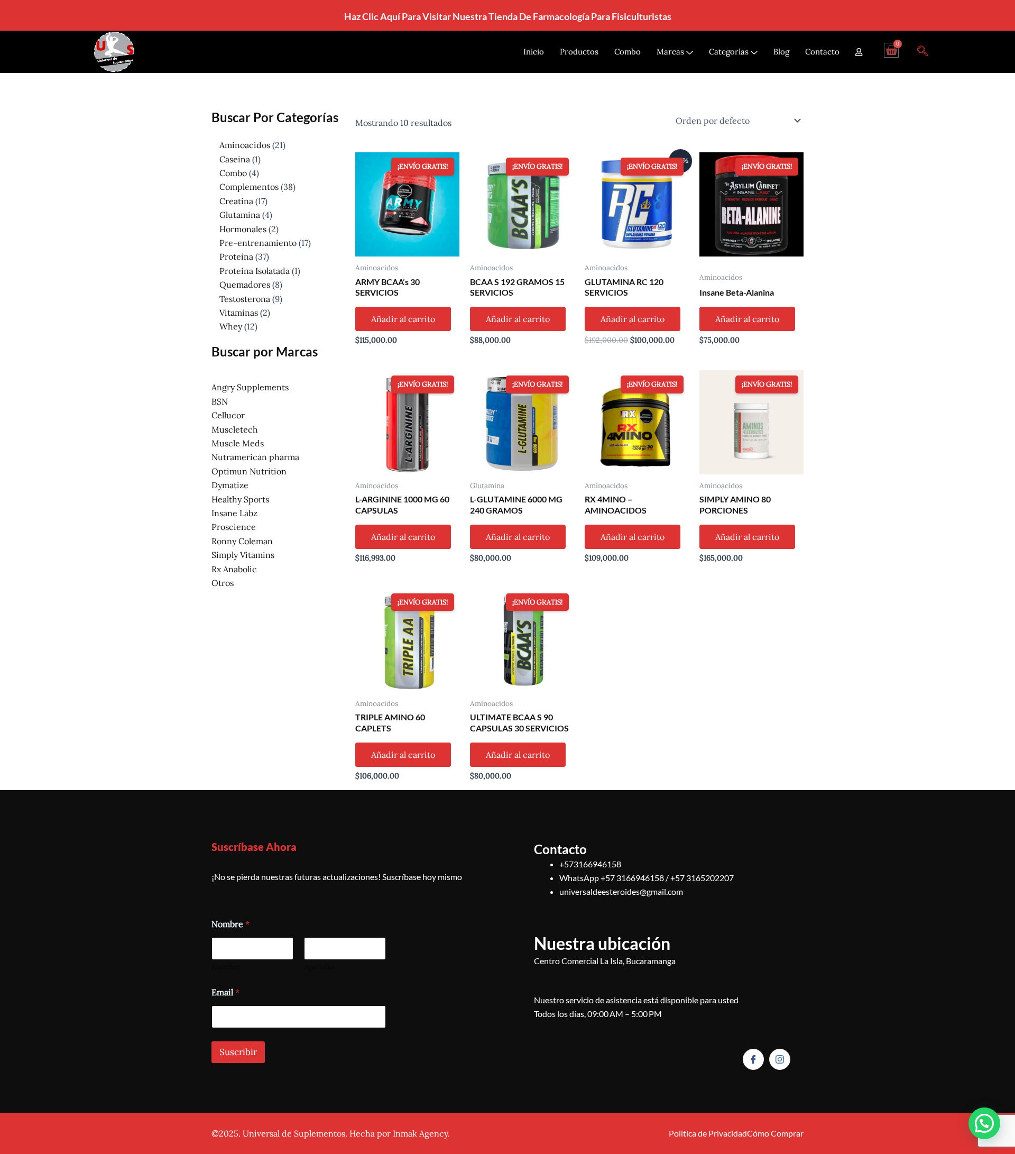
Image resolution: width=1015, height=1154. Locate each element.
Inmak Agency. (421, 1133)
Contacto (822, 52)
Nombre (225, 967)
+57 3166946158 (632, 878)
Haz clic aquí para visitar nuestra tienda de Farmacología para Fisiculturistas (507, 16)
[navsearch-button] (922, 51)
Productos (579, 52)
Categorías (729, 52)
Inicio (533, 52)
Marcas (670, 52)
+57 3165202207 (702, 878)
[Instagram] (779, 1059)
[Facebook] (753, 1059)
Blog (781, 52)
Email (225, 992)
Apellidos (319, 967)
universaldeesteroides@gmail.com (621, 891)
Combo (627, 52)
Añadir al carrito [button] (403, 319)
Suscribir (238, 1052)
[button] (984, 1123)
